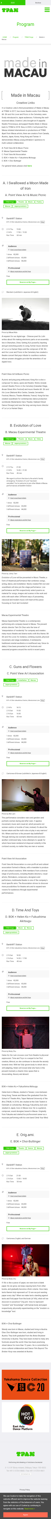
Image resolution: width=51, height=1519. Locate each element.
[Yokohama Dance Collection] (25, 1386)
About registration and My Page (20, 271)
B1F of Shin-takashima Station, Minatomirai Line (25, 222)
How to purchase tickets (18, 250)
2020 (13, 3)
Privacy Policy (25, 1490)
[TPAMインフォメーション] (25, 1454)
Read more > (29, 1509)
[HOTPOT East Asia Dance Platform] (25, 1418)
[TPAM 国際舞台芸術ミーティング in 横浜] (10, 10)
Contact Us (26, 1474)
